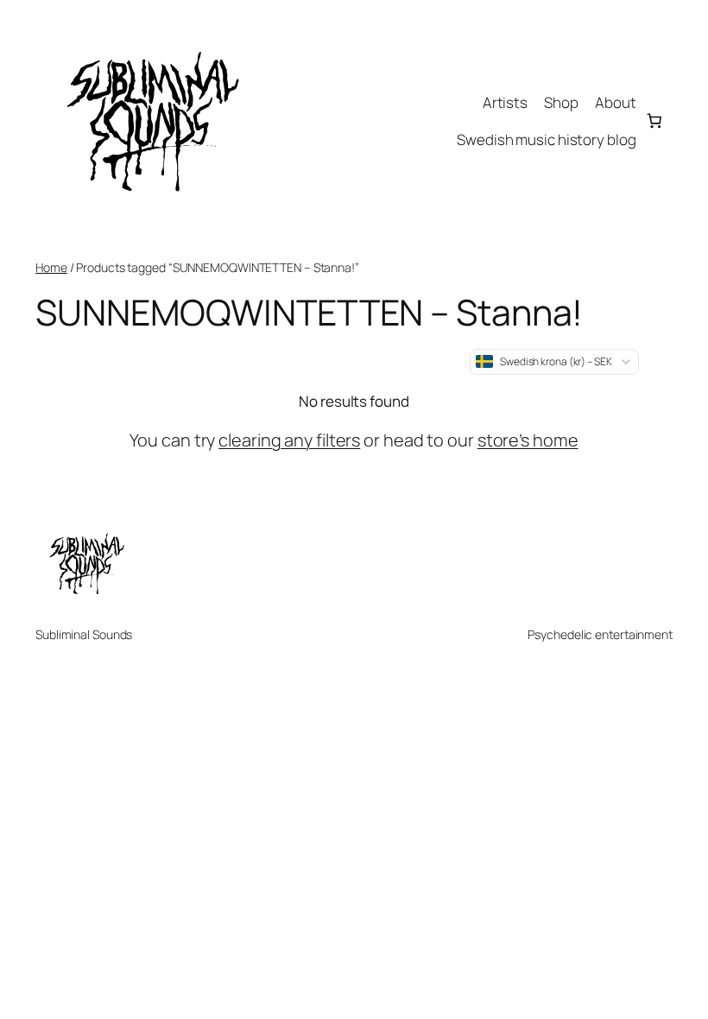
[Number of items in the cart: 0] (654, 121)
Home (51, 267)
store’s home (527, 440)
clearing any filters (289, 440)
